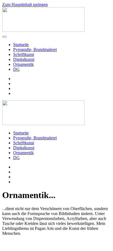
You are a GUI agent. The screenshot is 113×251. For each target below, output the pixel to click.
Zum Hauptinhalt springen (25, 4)
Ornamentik (23, 64)
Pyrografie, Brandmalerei (35, 49)
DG (16, 69)
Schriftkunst (23, 54)
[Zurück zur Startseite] (43, 30)
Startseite (21, 44)
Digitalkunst (23, 59)
